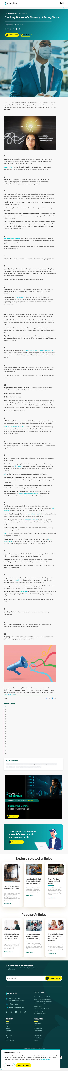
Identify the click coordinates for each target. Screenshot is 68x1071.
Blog (7, 1026)
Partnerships (9, 1037)
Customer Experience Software (35, 764)
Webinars (36, 1040)
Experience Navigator (39, 1011)
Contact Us (8, 1030)
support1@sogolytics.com (16, 1007)
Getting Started (37, 1023)
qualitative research (31, 520)
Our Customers (9, 1035)
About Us (8, 1023)
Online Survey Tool (10, 764)
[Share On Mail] (19, 29)
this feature (18, 466)
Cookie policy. (45, 1059)
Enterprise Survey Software (21, 764)
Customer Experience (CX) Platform (43, 996)
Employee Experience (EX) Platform (43, 1001)
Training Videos (37, 1037)
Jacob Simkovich (17, 25)
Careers (8, 1028)
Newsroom (8, 1033)
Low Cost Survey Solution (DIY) (41, 1008)
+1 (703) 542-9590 (14, 1004)
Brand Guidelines (10, 1040)
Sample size (18, 580)
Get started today (9, 694)
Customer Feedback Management (42, 999)
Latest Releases (38, 1028)
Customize (9, 1065)
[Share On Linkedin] (16, 29)
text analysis (24, 591)
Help (35, 1026)
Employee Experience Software (50, 764)
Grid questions (20, 297)
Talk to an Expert (38, 1035)
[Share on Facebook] (10, 29)
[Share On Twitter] (13, 29)
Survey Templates (38, 1033)
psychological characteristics (28, 493)
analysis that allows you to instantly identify (38, 350)
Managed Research (38, 1006)
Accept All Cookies (23, 1065)
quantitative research (34, 514)
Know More (7, 903)
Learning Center (38, 1030)
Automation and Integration (40, 1013)
